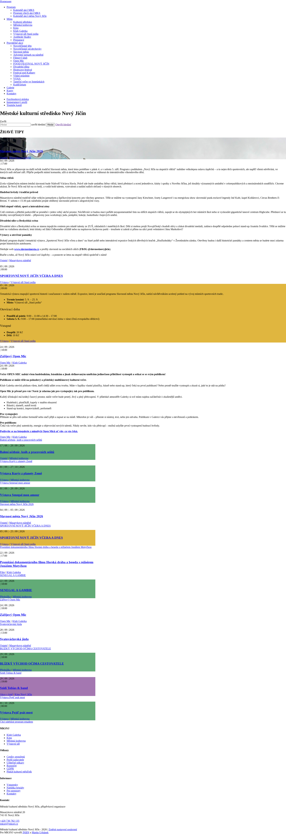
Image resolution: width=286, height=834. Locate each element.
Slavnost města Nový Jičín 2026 (21, 151)
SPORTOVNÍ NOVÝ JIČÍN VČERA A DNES (31, 276)
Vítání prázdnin (21, 75)
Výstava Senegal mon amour (15, 482)
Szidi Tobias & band (10, 672)
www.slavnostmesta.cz (26, 249)
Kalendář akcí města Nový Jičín (30, 16)
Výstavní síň (13, 743)
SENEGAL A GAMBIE (13, 575)
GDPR (10, 768)
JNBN (26, 832)
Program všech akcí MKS (26, 13)
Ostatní (3, 157)
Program (11, 7)
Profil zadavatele (15, 759)
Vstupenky (12, 784)
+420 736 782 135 (9, 820)
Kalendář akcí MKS (23, 10)
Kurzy (10, 90)
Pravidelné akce (15, 42)
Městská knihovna (22, 25)
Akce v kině (6, 694)
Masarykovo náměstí (20, 157)
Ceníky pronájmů (16, 756)
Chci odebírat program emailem (16, 721)
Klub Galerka (20, 30)
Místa (9, 19)
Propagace (18, 39)
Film (2, 572)
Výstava (4, 282)
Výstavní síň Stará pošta (25, 33)
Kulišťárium (19, 84)
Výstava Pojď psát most (12, 697)
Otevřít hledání (63, 124)
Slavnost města (21, 51)
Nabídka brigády (15, 787)
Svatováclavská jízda (11, 624)
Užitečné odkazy (15, 762)
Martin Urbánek (40, 832)
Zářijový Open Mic (13, 356)
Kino (16, 28)
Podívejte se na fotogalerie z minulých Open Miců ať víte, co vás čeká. (39, 431)
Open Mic (18, 60)
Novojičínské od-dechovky (27, 48)
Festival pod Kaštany (24, 72)
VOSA (17, 78)
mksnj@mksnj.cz (9, 823)
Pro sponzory (14, 790)
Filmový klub (20, 57)
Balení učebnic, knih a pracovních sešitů (21, 439)
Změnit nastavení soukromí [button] (63, 829)
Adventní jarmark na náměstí (28, 54)
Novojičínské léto (22, 45)
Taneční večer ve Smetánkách (28, 81)
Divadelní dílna (21, 66)
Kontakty (11, 93)
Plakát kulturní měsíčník (19, 771)
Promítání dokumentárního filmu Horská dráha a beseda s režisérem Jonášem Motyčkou (46, 547)
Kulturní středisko (22, 22)
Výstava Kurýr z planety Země (16, 461)
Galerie (10, 87)
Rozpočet (12, 765)
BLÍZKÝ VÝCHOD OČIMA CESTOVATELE (25, 648)
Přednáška (5, 596)
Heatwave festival (22, 69)
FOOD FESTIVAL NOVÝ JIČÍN (31, 63)
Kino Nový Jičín (23, 694)
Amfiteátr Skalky (22, 36)
